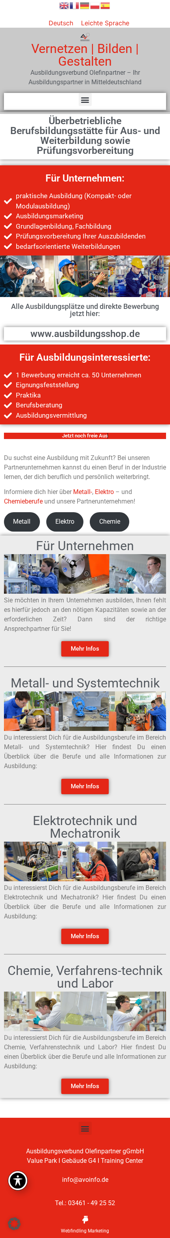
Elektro (104, 492)
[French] (75, 5)
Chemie (109, 521)
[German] (85, 5)
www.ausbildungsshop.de (85, 333)
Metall (21, 521)
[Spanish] (105, 5)
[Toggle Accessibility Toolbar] (17, 1180)
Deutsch (61, 23)
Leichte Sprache (105, 23)
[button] (85, 99)
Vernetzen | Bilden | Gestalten (85, 55)
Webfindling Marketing (85, 1231)
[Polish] (95, 5)
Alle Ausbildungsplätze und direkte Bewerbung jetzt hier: (85, 310)
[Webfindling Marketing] (85, 1220)
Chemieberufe (23, 501)
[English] (64, 5)
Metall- (82, 492)
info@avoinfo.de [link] (85, 1179)
